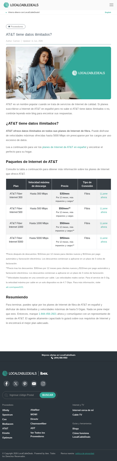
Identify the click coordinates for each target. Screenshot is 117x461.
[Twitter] (16, 383)
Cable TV (77, 414)
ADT (32, 428)
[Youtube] (34, 383)
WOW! (33, 414)
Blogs (76, 428)
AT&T (5, 428)
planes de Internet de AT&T (58, 147)
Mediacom (7, 424)
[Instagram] (43, 383)
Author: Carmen (13, 41)
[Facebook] (7, 383)
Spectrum (7, 414)
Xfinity (5, 410)
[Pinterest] (25, 383)
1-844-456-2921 (48, 313)
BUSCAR (47, 395)
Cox (4, 419)
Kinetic (6, 433)
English (108, 12)
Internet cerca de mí (83, 410)
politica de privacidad (84, 453)
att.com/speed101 (14, 287)
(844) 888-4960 (60, 358)
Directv (34, 419)
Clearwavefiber (38, 423)
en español (80, 147)
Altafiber (35, 410)
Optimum (7, 437)
